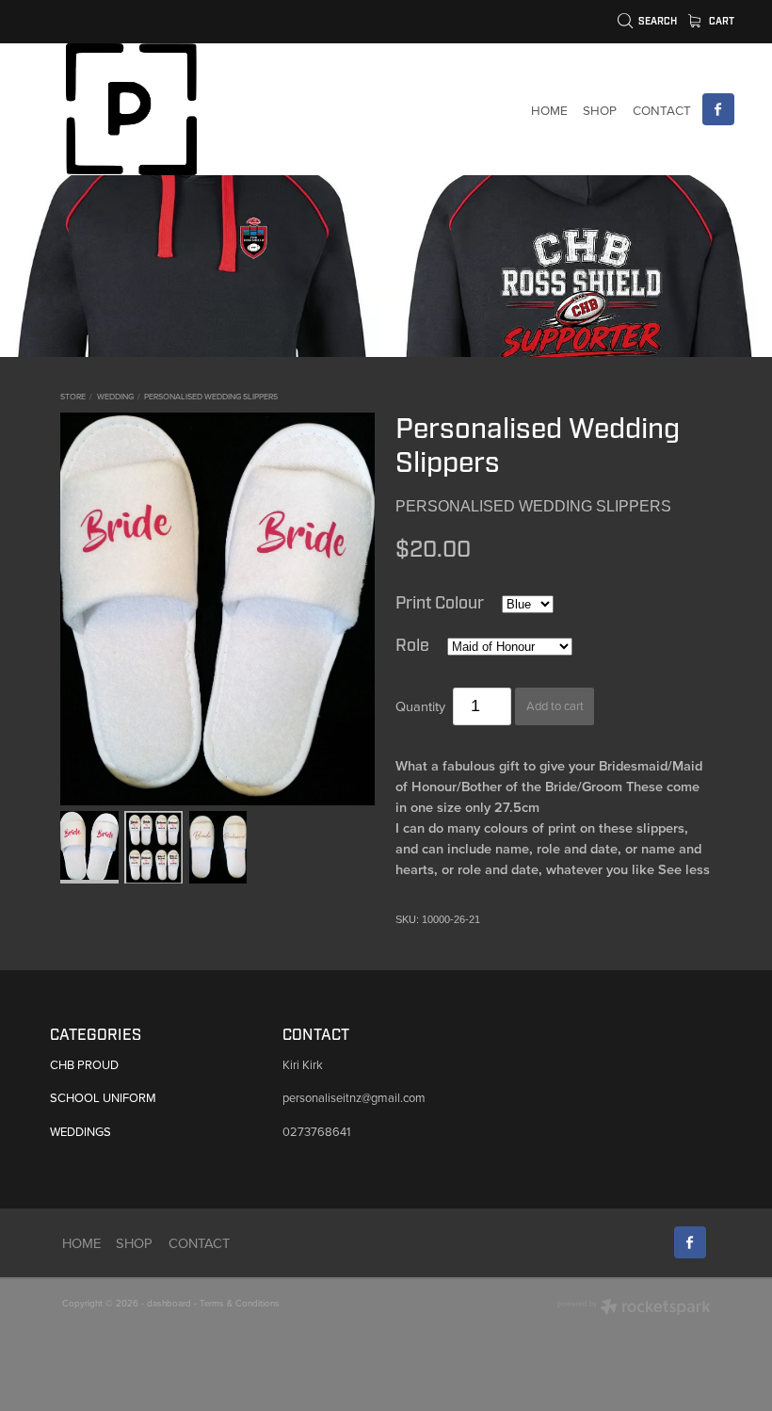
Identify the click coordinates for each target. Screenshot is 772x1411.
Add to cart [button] (555, 705)
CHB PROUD (84, 1064)
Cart (720, 21)
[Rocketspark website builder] (634, 1308)
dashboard (169, 1302)
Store (73, 396)
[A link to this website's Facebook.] (718, 109)
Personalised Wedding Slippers (211, 396)
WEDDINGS (80, 1131)
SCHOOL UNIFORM (103, 1097)
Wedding (115, 396)
